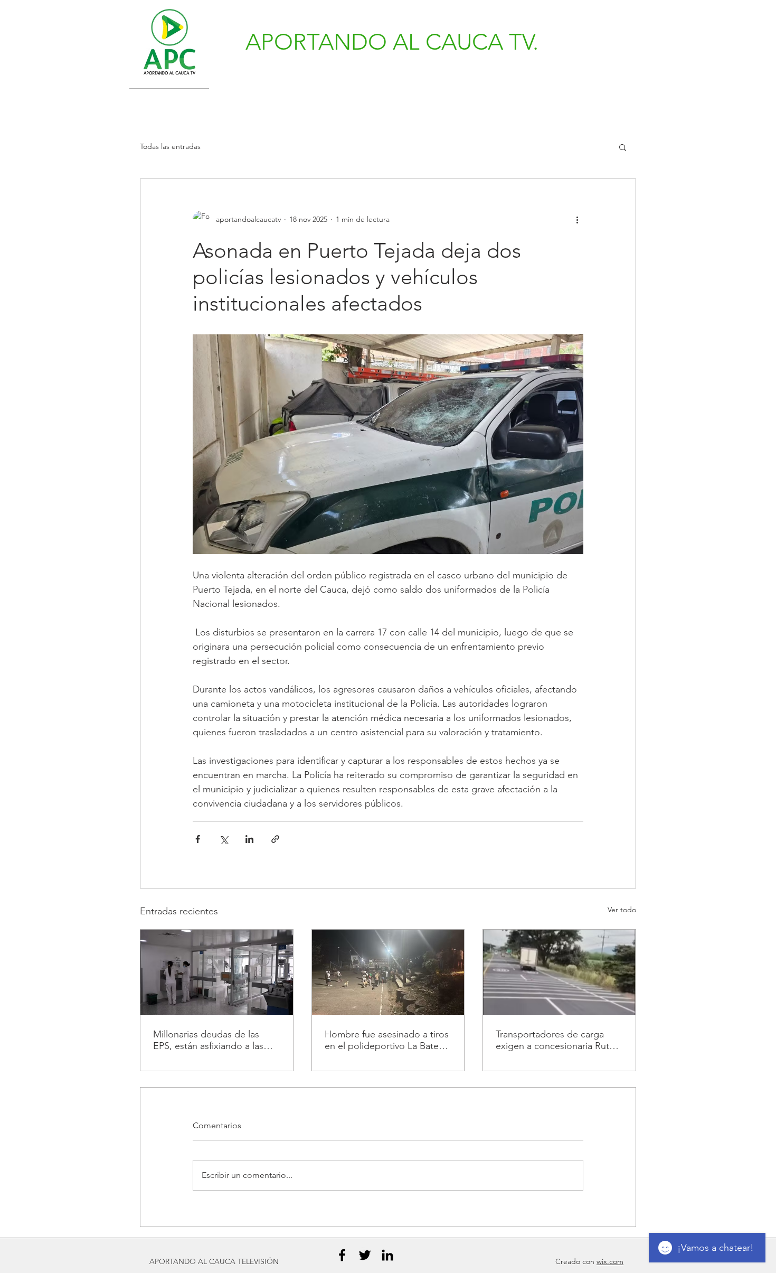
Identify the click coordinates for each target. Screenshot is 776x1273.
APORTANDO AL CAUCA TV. (391, 42)
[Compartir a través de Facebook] (198, 839)
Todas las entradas (170, 146)
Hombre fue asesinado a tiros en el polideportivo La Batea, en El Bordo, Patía (387, 1040)
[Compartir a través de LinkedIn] (249, 839)
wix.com (610, 1261)
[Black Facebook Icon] (342, 1255)
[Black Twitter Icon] (365, 1255)
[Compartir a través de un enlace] (275, 839)
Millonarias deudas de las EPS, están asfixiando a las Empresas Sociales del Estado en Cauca (216, 1040)
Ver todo (622, 909)
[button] (623, 147)
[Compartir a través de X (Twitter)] (224, 839)
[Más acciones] (577, 219)
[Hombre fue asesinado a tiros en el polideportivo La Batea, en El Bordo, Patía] (388, 972)
